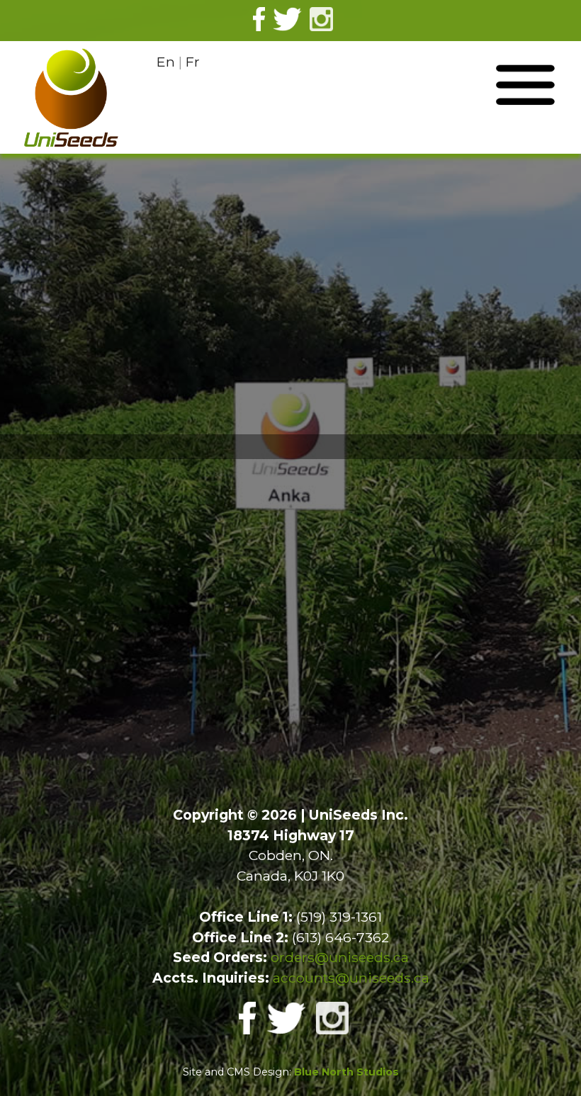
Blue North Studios (346, 1072)
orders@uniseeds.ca (340, 957)
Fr (193, 61)
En (166, 61)
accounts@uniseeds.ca (351, 977)
